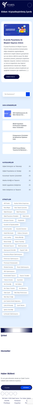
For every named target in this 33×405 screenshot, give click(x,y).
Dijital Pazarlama (20, 212)
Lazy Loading (7, 237)
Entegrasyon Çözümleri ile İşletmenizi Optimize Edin (20, 137)
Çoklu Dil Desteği (8, 305)
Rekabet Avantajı (8, 267)
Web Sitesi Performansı (20, 292)
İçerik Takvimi (20, 305)
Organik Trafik (23, 250)
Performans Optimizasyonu (11, 258)
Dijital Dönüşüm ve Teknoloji (12, 166)
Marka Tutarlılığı (19, 241)
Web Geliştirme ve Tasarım (12, 190)
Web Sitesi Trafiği (8, 297)
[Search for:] (16, 94)
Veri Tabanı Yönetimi (9, 288)
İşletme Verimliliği (8, 309)
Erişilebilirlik (21, 220)
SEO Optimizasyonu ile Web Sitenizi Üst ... (20, 114)
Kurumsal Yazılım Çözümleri (12, 176)
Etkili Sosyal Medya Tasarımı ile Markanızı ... (20, 149)
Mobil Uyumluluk (22, 246)
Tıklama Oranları (8, 280)
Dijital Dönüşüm (8, 212)
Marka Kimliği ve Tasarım (11, 180)
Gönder (26, 387)
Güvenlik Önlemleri (21, 229)
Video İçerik (7, 292)
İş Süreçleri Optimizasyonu (11, 314)
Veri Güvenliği (7, 284)
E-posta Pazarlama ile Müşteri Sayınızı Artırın (13, 41)
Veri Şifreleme (22, 288)
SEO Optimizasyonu (9, 271)
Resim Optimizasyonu (23, 267)
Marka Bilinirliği (19, 237)
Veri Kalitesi (18, 284)
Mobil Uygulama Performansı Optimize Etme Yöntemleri (20, 125)
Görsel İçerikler (8, 229)
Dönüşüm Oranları (9, 220)
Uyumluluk (20, 280)
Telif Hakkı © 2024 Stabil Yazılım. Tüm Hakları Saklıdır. (16, 398)
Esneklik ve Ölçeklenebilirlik (11, 224)
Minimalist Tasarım (9, 246)
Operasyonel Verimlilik (10, 250)
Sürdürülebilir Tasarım (10, 275)
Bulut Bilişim (7, 207)
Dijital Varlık (26, 216)
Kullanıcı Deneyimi (23, 233)
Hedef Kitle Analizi (8, 233)
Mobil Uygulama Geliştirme (12, 185)
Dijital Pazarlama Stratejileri (11, 216)
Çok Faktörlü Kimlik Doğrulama (12, 301)
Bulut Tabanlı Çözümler (20, 207)
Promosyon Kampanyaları (11, 263)
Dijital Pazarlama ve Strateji (12, 171)
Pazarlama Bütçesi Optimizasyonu (13, 254)
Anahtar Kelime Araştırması (21, 203)
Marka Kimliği (7, 241)
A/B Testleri (7, 203)
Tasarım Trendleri (24, 275)
